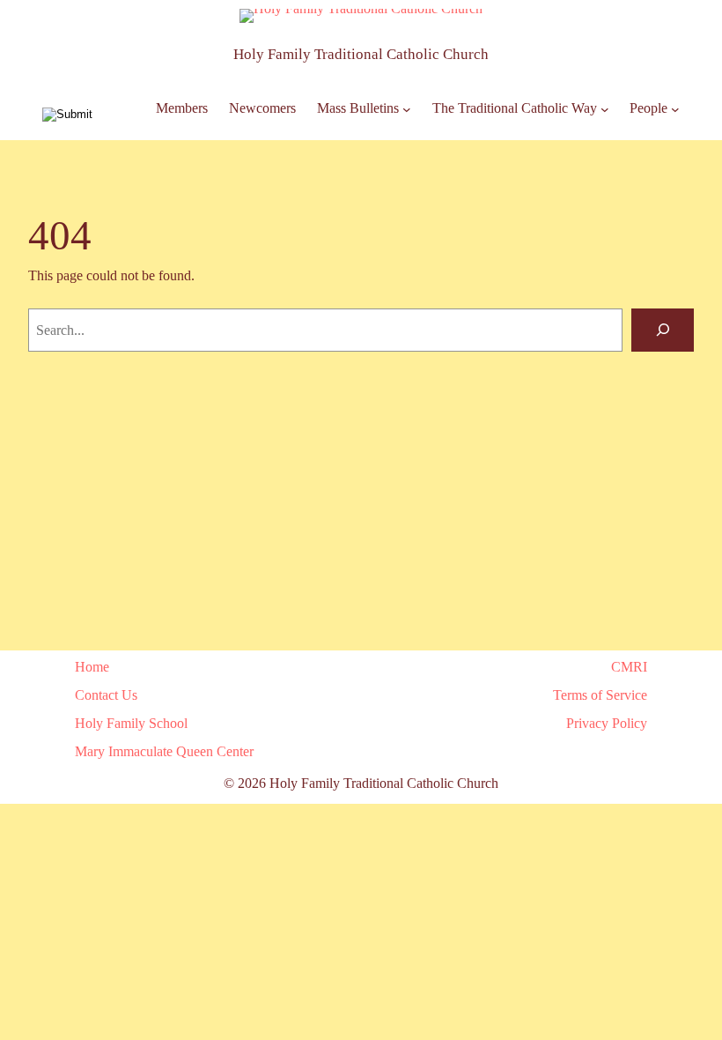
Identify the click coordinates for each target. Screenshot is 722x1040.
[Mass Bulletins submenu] (406, 109)
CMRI (629, 666)
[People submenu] (675, 109)
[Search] (662, 330)
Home (92, 666)
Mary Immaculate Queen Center (164, 751)
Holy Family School (131, 723)
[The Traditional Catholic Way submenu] (604, 109)
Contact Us (106, 694)
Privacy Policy (606, 723)
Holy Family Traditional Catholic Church (361, 54)
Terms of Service (600, 694)
